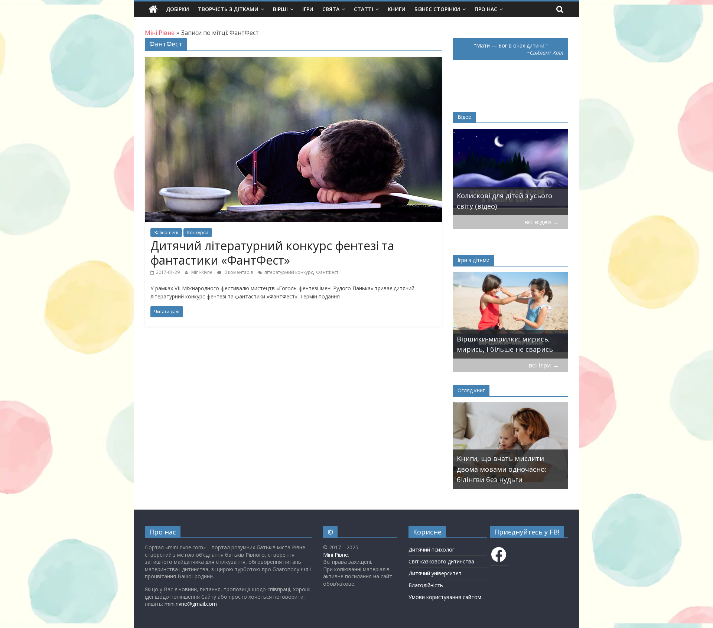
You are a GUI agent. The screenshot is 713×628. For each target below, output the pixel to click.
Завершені (166, 232)
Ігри (307, 9)
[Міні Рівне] (153, 9)
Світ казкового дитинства (441, 561)
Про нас (486, 9)
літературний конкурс (288, 272)
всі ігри (543, 365)
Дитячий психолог (431, 549)
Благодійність (425, 585)
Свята (330, 9)
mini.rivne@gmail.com (191, 603)
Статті (363, 9)
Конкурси (197, 232)
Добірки (177, 9)
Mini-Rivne (202, 272)
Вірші (280, 9)
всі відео (541, 221)
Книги (397, 9)
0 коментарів (238, 272)
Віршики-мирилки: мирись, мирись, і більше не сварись (505, 344)
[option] (510, 172)
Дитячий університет (435, 573)
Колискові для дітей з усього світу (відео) (504, 201)
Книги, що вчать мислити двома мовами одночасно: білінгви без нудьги (501, 469)
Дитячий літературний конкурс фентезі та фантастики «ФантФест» (272, 253)
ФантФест (327, 272)
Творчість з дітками (228, 9)
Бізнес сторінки (437, 9)
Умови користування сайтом (444, 597)
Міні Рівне (335, 554)
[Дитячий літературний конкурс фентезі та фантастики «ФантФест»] (293, 61)
